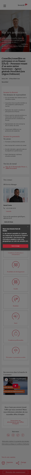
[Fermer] (28, 226)
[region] (15, 238)
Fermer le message (15, 246)
